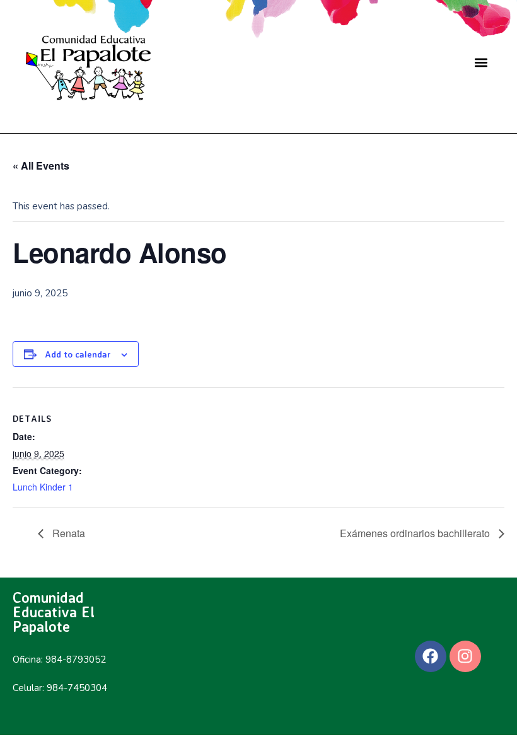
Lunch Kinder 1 (43, 486)
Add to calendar (78, 354)
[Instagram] (465, 656)
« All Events (41, 165)
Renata (67, 533)
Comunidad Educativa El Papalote (54, 612)
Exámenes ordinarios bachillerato (416, 533)
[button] (480, 62)
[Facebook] (430, 656)
